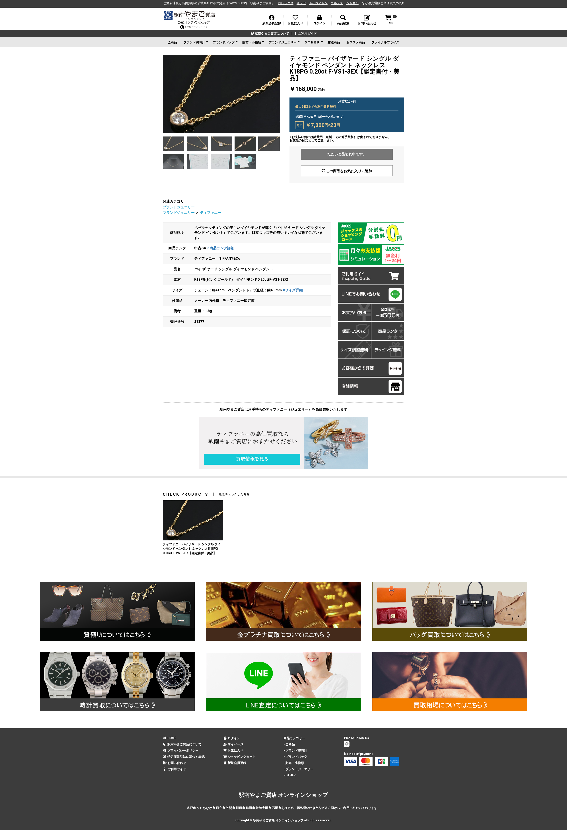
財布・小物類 (251, 42)
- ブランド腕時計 (295, 750)
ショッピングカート (241, 756)
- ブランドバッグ (295, 756)
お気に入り (235, 750)
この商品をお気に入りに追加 (348, 171)
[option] (221, 94)
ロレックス (231, 3)
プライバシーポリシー (182, 750)
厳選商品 (334, 42)
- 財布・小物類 (294, 763)
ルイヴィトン (263, 3)
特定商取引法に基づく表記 (186, 756)
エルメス (282, 3)
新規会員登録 (236, 763)
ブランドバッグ (224, 42)
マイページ (235, 744)
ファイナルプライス (385, 42)
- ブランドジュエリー (298, 769)
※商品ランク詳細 (220, 248)
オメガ (246, 3)
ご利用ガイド (307, 33)
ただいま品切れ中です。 (346, 154)
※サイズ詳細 (293, 290)
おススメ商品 (355, 42)
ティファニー (210, 212)
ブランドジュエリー (283, 42)
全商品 (172, 42)
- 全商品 (289, 744)
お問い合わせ (176, 763)
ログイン (233, 738)
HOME (171, 738)
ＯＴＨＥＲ (312, 42)
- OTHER (290, 775)
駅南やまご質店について (271, 33)
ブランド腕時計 (194, 42)
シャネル (297, 3)
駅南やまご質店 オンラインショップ (283, 795)
